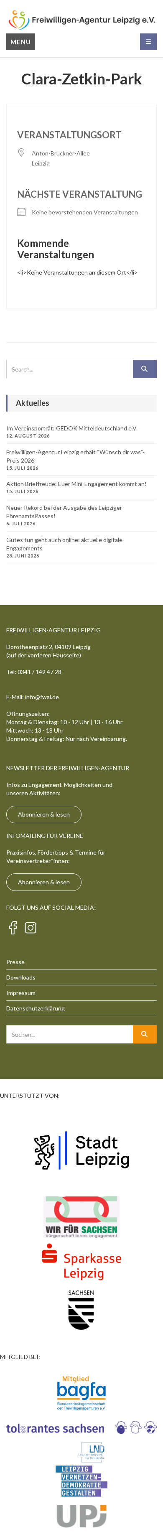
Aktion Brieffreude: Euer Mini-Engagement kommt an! (76, 483)
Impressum (21, 992)
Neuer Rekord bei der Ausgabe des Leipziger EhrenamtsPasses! (64, 511)
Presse (15, 961)
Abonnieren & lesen (44, 814)
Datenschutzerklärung (35, 1008)
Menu (20, 42)
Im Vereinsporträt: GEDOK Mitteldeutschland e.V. (72, 428)
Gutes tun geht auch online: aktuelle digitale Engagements (64, 544)
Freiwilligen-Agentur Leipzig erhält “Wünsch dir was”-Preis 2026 (75, 456)
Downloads (21, 977)
